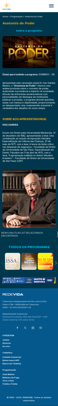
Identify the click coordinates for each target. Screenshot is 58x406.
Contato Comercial (11, 357)
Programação (9, 370)
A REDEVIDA (8, 335)
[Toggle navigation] (51, 6)
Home (5, 16)
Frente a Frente (9, 384)
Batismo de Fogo (10, 377)
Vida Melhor (8, 374)
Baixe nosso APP (10, 360)
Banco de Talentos (11, 363)
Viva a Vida (8, 380)
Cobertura (7, 352)
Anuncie (6, 343)
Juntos (5, 340)
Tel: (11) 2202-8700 (24, 320)
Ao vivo (6, 346)
